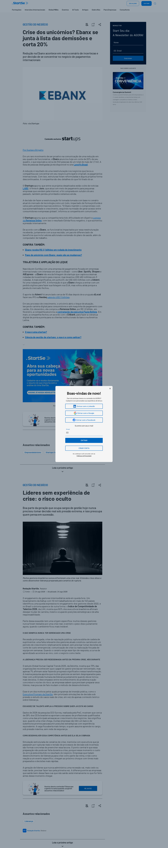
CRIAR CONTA (84, 448)
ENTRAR (84, 440)
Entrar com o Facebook (85, 420)
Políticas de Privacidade (84, 456)
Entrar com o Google (85, 413)
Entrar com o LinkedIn (86, 406)
